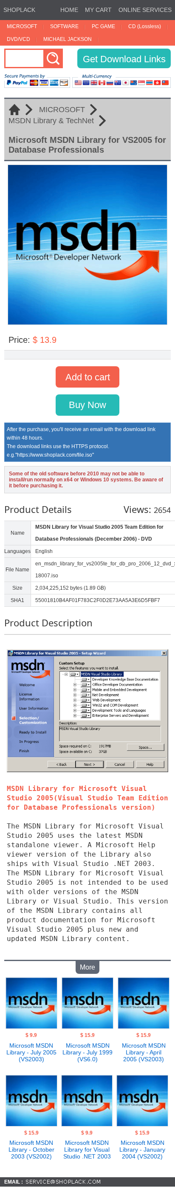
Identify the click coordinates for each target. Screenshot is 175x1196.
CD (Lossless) (144, 26)
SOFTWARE (64, 26)
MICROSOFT (22, 26)
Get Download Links (124, 59)
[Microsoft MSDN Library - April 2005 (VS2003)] (143, 1026)
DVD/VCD (18, 39)
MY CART (98, 9)
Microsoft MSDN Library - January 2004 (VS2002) (142, 1149)
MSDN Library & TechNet (51, 120)
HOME (69, 9)
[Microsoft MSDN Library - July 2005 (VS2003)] (31, 1026)
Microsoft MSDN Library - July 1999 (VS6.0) (87, 1052)
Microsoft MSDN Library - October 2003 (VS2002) (31, 1149)
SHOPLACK (19, 9)
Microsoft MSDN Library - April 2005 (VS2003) (144, 1052)
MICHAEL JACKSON (67, 39)
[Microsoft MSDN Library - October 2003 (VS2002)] (31, 1124)
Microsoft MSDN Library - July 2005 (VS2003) (31, 1052)
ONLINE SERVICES (145, 9)
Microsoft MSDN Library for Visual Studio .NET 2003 (87, 1149)
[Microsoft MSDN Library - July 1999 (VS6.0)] (87, 1026)
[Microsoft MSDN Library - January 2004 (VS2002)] (142, 1124)
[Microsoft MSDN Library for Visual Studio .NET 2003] (87, 1124)
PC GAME (103, 26)
